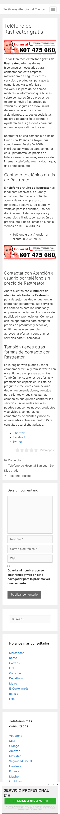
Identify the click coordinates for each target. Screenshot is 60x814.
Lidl (11, 668)
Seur (12, 740)
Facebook (19, 437)
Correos (14, 663)
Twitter (17, 441)
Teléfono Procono (20, 475)
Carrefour (15, 673)
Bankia (13, 693)
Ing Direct (15, 781)
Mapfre (14, 776)
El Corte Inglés (18, 688)
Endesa (14, 771)
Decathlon (16, 678)
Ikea (12, 698)
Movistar (15, 756)
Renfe (13, 658)
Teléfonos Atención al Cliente (23, 9)
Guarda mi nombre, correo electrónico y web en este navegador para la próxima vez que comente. (29, 577)
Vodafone (15, 735)
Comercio (14, 460)
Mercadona (16, 653)
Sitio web (19, 433)
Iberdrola (15, 766)
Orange (14, 746)
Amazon (14, 751)
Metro (13, 683)
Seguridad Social (20, 761)
